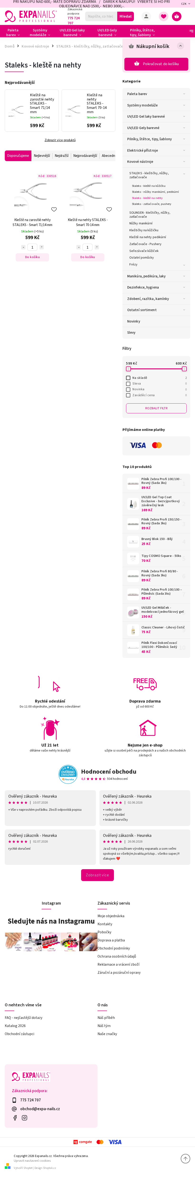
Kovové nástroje (140, 161)
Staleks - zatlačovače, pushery (151, 204)
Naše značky (107, 1033)
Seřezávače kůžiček (144, 251)
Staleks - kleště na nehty (147, 198)
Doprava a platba (111, 940)
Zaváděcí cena (159, 395)
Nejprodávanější (85, 155)
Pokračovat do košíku (161, 64)
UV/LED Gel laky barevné (146, 116)
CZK (184, 4)
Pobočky (104, 932)
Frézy (133, 264)
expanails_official (24, 1118)
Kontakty (105, 924)
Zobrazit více (97, 875)
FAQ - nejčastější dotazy (23, 1017)
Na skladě (159, 378)
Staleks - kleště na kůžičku (149, 186)
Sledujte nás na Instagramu (51, 921)
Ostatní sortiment (142, 310)
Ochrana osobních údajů (117, 956)
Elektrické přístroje (142, 150)
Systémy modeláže (142, 105)
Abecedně (109, 155)
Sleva (159, 383)
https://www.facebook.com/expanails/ (15, 1118)
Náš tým (104, 1025)
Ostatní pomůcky (141, 257)
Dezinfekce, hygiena (143, 287)
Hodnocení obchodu (108, 771)
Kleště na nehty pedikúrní (147, 237)
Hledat (126, 16)
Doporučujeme (18, 155)
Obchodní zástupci (19, 1033)
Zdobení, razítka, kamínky (148, 298)
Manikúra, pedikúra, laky (146, 276)
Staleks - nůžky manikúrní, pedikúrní (155, 192)
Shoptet (28, 1168)
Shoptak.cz (49, 1168)
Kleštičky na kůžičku (143, 230)
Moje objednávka (111, 916)
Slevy (131, 332)
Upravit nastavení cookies (32, 1160)
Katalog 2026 (15, 1025)
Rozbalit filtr (156, 408)
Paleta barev (137, 93)
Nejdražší (61, 155)
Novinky (133, 321)
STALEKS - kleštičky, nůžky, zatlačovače (149, 175)
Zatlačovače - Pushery (145, 244)
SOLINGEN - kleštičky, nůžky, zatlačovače (149, 214)
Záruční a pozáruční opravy (119, 972)
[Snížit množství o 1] (23, 247)
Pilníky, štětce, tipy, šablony (149, 139)
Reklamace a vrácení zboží (118, 964)
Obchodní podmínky (114, 948)
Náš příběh (106, 1017)
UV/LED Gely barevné (143, 127)
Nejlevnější (42, 155)
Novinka (159, 389)
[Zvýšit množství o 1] (41, 247)
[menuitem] (15, 32)
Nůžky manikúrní (141, 223)
